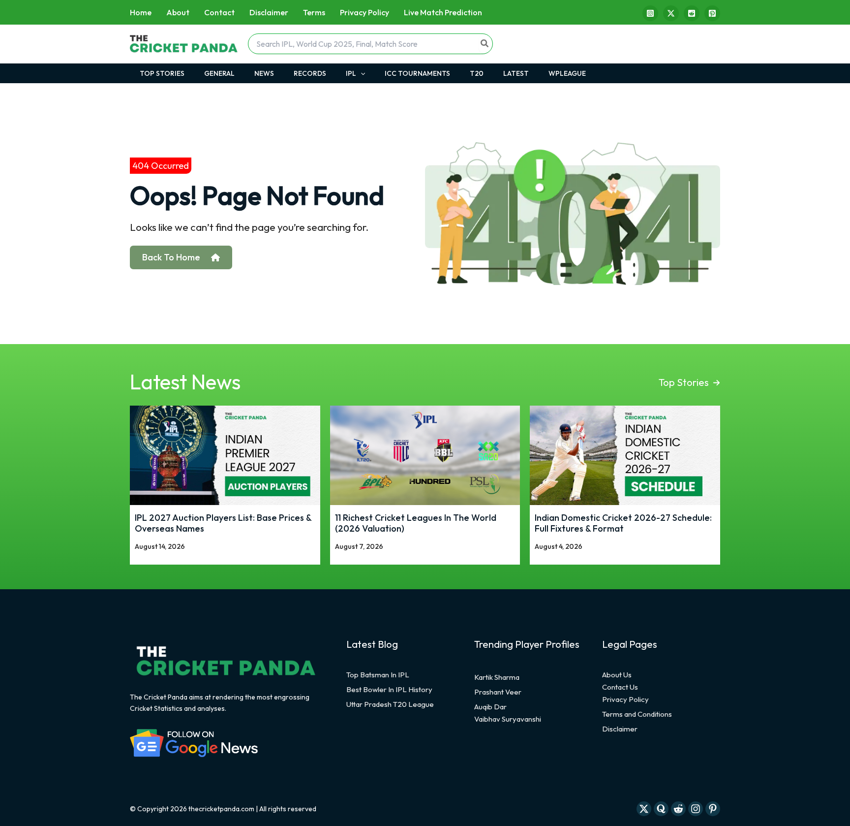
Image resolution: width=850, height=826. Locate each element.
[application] (360, 73)
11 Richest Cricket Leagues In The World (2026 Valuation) (415, 523)
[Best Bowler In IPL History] (389, 689)
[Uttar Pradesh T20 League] (390, 704)
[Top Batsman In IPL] (377, 674)
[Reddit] (691, 13)
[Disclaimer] (620, 729)
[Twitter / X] (671, 13)
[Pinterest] (712, 13)
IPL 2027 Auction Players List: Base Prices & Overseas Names (223, 523)
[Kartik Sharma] (496, 677)
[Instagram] (650, 13)
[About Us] (617, 674)
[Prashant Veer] (497, 692)
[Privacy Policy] (625, 699)
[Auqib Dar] (490, 706)
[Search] (485, 44)
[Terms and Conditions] (637, 714)
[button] (689, 382)
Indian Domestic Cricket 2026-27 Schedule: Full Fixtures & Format (623, 523)
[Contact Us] (620, 687)
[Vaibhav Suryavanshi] (507, 719)
